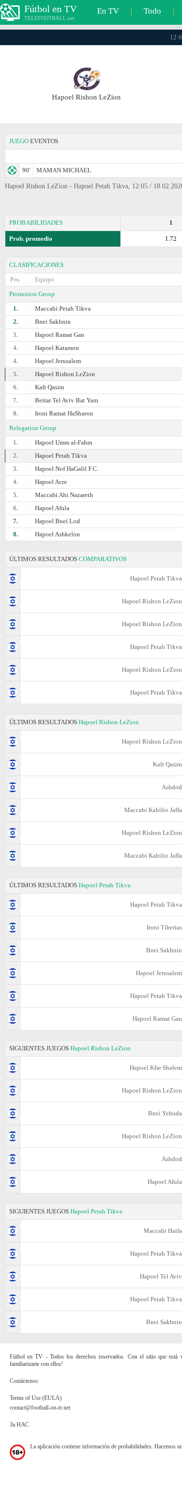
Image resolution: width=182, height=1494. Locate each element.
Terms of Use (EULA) (36, 1397)
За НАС (19, 1424)
